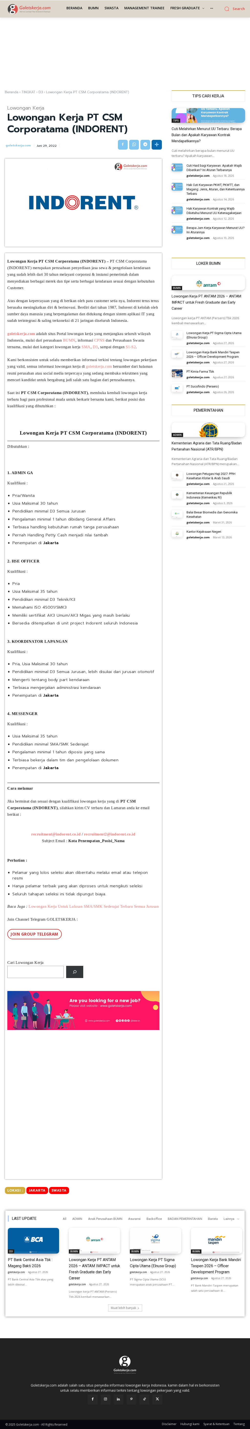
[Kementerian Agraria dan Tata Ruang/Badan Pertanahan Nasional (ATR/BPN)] (208, 429)
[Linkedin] (118, 1399)
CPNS (99, 340)
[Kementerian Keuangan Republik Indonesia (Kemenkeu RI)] (177, 495)
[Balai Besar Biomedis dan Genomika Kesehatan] (177, 514)
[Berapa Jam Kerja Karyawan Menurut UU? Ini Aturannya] (177, 230)
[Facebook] (123, 145)
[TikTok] (144, 1399)
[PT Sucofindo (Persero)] (177, 388)
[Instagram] (105, 1399)
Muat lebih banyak (123, 1308)
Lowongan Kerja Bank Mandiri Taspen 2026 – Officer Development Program (216, 1265)
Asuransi (134, 1219)
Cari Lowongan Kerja (25, 962)
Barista (213, 1219)
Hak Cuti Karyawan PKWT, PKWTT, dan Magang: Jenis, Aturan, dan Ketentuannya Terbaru (216, 189)
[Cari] (74, 972)
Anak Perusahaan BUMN (105, 1219)
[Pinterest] (131, 1399)
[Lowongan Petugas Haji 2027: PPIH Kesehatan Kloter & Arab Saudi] (177, 476)
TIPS (176, 120)
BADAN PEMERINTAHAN (185, 1219)
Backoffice (154, 1219)
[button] (233, 9)
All (64, 1219)
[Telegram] (145, 145)
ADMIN (177, 435)
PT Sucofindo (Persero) (203, 386)
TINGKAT (28, 92)
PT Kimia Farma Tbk (200, 371)
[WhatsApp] (134, 145)
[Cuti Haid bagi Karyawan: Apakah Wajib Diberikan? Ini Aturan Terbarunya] (177, 167)
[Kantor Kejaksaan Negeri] (177, 533)
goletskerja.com (18, 145)
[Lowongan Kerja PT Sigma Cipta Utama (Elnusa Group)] (177, 335)
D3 (41, 92)
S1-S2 (131, 347)
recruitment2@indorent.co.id (109, 834)
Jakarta (37, 1190)
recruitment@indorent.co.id (56, 834)
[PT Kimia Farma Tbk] (177, 373)
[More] (157, 145)
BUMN (69, 340)
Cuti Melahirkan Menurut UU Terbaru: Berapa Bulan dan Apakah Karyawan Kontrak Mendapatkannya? (207, 135)
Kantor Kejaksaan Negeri (204, 531)
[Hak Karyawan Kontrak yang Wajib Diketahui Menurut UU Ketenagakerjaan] (177, 210)
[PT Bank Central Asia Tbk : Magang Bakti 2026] (33, 1241)
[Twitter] (157, 1399)
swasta (59, 1190)
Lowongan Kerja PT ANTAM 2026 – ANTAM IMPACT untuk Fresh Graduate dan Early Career (206, 302)
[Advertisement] (125, 54)
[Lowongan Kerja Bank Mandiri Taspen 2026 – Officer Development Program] (177, 354)
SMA (86, 347)
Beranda (11, 92)
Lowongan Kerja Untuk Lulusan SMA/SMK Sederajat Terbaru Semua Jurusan (94, 906)
